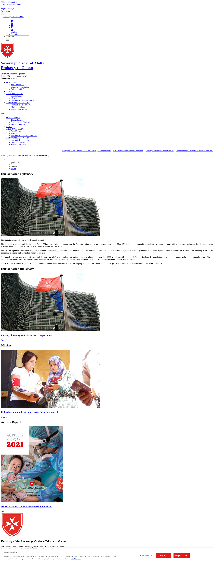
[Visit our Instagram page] (12, 27)
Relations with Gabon (19, 89)
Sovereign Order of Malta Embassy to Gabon (22, 65)
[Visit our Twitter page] (12, 23)
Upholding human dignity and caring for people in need (29, 412)
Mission (14, 98)
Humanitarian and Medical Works (24, 100)
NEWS (9, 91)
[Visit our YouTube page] (12, 25)
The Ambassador (17, 85)
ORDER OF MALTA (14, 94)
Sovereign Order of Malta (11, 4)
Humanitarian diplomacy (20, 105)
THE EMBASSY (13, 82)
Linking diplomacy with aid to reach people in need (27, 335)
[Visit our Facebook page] (12, 21)
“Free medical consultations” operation (112, 151)
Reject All (163, 555)
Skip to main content (9, 2)
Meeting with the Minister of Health (144, 151)
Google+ (14, 166)
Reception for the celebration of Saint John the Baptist (181, 151)
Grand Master (16, 96)
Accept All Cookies (181, 555)
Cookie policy (76, 559)
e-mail (13, 169)
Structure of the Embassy (20, 87)
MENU (4, 113)
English (4, 8)
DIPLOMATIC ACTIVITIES (17, 103)
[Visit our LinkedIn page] (12, 30)
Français (11, 8)
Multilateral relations (19, 109)
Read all (4, 340)
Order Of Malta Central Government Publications (26, 506)
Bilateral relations (18, 107)
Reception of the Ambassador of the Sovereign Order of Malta (70, 151)
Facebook (15, 162)
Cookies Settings (146, 555)
